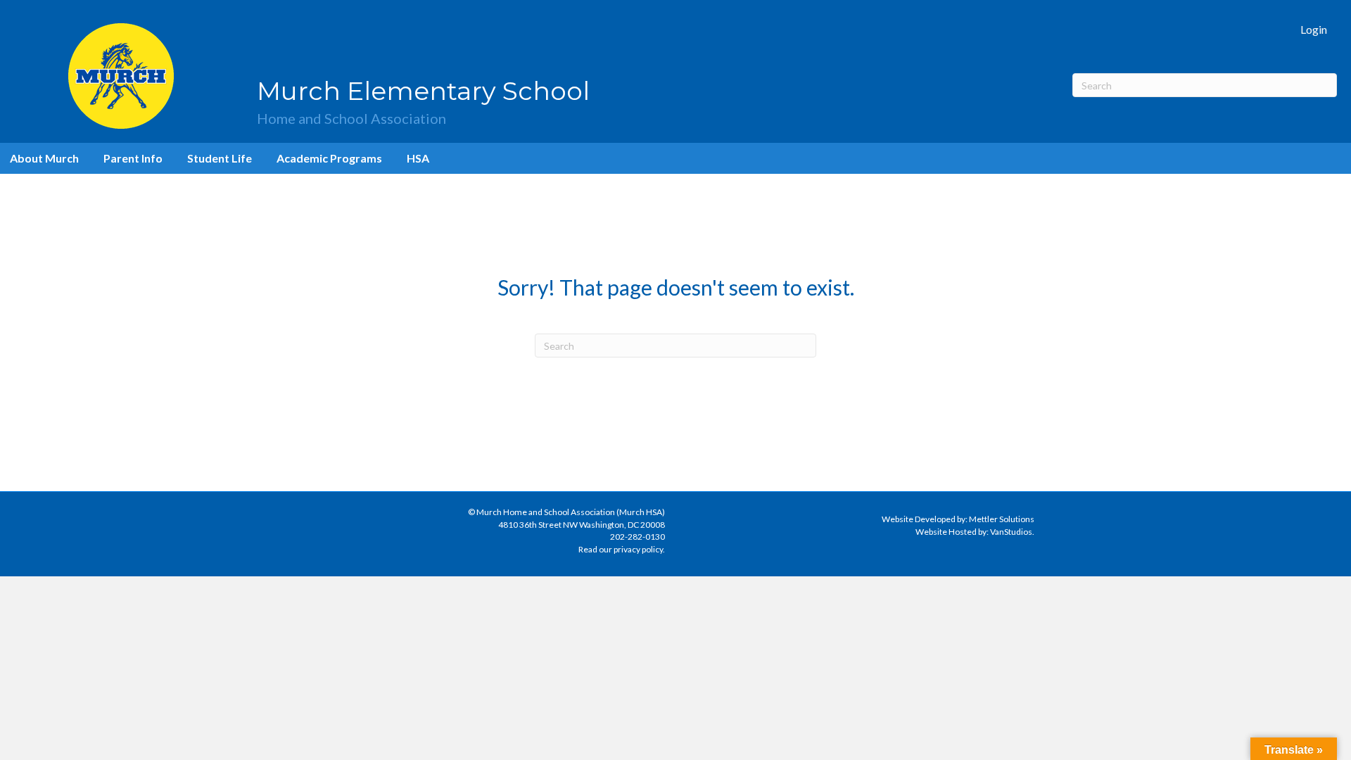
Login (1313, 29)
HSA (418, 158)
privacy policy (638, 549)
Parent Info (133, 158)
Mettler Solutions (1001, 519)
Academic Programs (329, 158)
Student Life (219, 158)
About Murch (44, 158)
